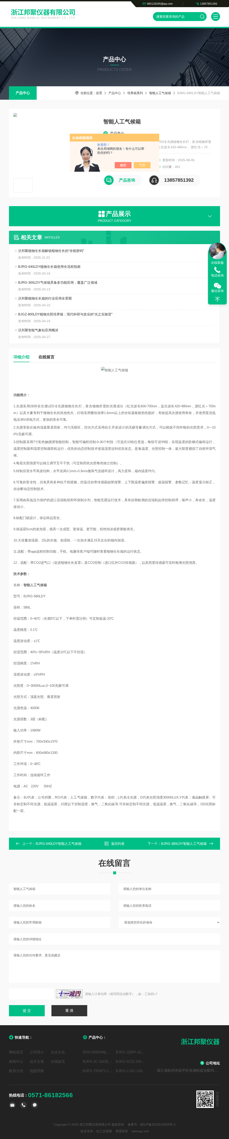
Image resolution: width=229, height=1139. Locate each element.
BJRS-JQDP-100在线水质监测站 (131, 1052)
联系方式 (16, 1071)
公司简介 (37, 1052)
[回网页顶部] (217, 299)
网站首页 (16, 1052)
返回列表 (118, 843)
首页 (99, 93)
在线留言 (46, 357)
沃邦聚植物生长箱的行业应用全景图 (45, 298)
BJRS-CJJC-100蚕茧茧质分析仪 (131, 1071)
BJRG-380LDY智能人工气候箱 (184, 843)
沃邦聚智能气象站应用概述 (38, 330)
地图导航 (37, 1071)
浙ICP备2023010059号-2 (158, 1124)
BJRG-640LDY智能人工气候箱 (58, 843)
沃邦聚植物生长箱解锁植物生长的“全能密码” (51, 251)
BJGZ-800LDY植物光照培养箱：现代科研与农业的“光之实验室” (65, 314)
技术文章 (37, 1061)
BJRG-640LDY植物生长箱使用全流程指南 (49, 266)
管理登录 (121, 1131)
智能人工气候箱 (160, 93)
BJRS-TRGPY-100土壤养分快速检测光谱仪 (98, 1071)
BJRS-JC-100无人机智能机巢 (98, 1061)
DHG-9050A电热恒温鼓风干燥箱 (98, 1052)
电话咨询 (217, 275)
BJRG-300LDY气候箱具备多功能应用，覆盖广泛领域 (57, 282)
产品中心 (23, 93)
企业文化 (58, 1052)
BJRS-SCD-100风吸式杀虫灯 (131, 1061)
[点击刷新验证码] (69, 993)
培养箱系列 (135, 93)
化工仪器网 (104, 1131)
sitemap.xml (139, 1131)
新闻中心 (16, 1061)
